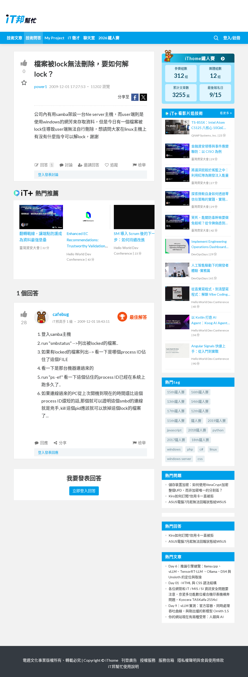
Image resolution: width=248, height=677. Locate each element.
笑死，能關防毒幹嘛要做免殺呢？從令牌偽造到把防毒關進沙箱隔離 (210, 220)
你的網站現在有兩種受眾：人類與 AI (196, 617)
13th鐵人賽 (176, 401)
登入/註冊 (231, 37)
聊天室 (89, 37)
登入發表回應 (48, 452)
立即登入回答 (84, 490)
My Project (54, 37)
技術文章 (14, 37)
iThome (111, 660)
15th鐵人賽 (176, 392)
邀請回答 (91, 164)
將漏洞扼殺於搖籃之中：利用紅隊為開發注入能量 (210, 172)
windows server (179, 459)
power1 (41, 86)
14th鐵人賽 (200, 401)
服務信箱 (166, 660)
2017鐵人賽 (176, 440)
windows (174, 449)
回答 (46, 164)
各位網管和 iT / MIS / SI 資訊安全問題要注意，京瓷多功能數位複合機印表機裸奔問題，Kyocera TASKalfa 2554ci (199, 594)
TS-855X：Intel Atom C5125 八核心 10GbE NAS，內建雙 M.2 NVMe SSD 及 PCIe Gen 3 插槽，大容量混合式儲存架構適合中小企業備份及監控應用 (210, 125)
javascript (174, 430)
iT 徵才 (74, 37)
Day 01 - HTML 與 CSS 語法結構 (193, 583)
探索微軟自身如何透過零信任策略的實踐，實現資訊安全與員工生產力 (210, 197)
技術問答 (33, 37)
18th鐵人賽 (200, 440)
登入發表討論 (48, 174)
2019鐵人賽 (217, 421)
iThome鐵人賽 (200, 58)
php (190, 449)
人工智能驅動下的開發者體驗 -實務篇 (210, 268)
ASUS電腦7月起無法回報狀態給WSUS (197, 502)
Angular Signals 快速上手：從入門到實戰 (208, 348)
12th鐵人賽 (200, 411)
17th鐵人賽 (176, 411)
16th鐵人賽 (200, 392)
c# (201, 449)
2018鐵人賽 (197, 430)
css (200, 459)
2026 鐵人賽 (108, 37)
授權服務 (147, 660)
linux (213, 449)
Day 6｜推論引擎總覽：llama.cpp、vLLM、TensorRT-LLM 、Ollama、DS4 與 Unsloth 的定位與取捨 (200, 571)
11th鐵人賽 (176, 421)
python (218, 430)
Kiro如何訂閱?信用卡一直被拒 (191, 496)
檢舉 (142, 164)
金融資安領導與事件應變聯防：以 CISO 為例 (210, 148)
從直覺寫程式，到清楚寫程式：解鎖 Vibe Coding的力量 (210, 292)
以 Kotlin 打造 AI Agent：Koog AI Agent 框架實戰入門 (209, 320)
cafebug (61, 314)
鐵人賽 (196, 421)
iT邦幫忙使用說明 (123, 666)
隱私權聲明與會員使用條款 (200, 660)
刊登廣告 (129, 660)
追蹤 (114, 164)
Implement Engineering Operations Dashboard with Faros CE (209, 244)
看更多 (224, 113)
